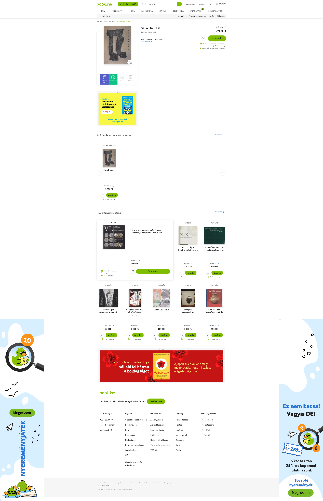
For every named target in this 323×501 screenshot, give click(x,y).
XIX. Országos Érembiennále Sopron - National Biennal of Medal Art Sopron (188, 248)
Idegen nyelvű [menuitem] (178, 11)
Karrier (128, 430)
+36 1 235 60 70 (106, 419)
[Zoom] (130, 62)
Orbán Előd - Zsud (161, 309)
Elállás (179, 450)
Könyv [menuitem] (102, 11)
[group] (104, 79)
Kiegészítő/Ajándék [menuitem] (215, 11)
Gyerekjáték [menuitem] (196, 10)
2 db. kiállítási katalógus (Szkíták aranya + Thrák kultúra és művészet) (214, 310)
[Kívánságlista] (210, 4)
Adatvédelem (131, 450)
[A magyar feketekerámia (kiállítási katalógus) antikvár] (188, 298)
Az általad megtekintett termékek (114, 135)
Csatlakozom (156, 401)
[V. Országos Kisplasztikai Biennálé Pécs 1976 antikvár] (108, 298)
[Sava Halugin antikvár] (117, 45)
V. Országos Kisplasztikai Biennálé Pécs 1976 (108, 310)
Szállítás (179, 430)
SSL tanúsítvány (103, 485)
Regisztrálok (190, 4)
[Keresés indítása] (179, 4)
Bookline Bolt (106, 430)
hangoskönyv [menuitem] (147, 11)
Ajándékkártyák (157, 425)
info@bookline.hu (107, 425)
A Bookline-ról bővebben (136, 419)
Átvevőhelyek (181, 435)
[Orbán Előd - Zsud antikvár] (161, 298)
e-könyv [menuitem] (132, 11)
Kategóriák (104, 16)
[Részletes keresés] (142, 4)
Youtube (208, 435)
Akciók (211, 16)
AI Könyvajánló (129, 4)
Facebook (209, 419)
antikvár (109, 145)
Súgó (178, 445)
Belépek (202, 4)
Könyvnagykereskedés (134, 445)
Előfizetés (221, 16)
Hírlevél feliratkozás (159, 440)
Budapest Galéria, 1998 (148, 32)
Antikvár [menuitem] (162, 11)
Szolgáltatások (182, 419)
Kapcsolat (180, 440)
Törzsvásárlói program (197, 16)
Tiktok (207, 430)
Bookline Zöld (131, 425)
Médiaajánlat (130, 440)
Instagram (209, 425)
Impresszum (130, 435)
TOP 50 (153, 450)
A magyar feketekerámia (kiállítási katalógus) (188, 310)
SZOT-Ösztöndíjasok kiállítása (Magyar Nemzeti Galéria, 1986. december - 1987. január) (214, 248)
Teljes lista (218, 134)
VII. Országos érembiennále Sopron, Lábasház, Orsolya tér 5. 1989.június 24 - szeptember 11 (148, 231)
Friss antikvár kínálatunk (109, 212)
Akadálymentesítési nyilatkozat (133, 463)
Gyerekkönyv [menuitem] (116, 11)
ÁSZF (127, 455)
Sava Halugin (109, 170)
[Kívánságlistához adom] (203, 37)
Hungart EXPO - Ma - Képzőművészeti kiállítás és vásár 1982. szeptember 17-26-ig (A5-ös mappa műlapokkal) (135, 310)
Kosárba (219, 38)
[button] (136, 79)
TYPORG (135, 315)
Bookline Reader (157, 430)
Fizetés (179, 425)
